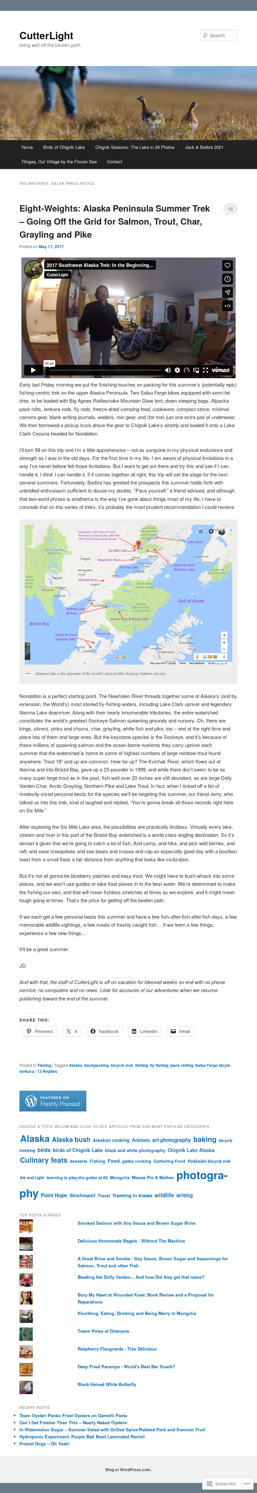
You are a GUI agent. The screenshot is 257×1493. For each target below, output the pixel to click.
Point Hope (54, 1195)
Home (27, 147)
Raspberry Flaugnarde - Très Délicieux (117, 1348)
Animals (141, 1140)
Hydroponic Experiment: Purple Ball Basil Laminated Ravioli (82, 1436)
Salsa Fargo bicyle (212, 1065)
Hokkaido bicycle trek (209, 1161)
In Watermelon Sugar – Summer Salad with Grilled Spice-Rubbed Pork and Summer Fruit (112, 1429)
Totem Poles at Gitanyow (103, 1331)
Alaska (75, 1065)
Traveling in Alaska (132, 1195)
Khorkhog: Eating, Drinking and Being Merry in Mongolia (137, 1313)
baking (205, 1139)
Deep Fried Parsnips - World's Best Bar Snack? (126, 1366)
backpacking (96, 1065)
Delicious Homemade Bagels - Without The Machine (131, 1241)
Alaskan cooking (111, 1140)
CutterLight (46, 35)
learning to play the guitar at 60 (77, 1177)
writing (184, 1195)
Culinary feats (44, 1160)
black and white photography (135, 1150)
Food (114, 1160)
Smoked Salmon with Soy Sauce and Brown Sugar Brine (136, 1223)
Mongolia (120, 1177)
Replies (47, 1071)
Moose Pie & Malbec (153, 1177)
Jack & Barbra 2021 (204, 147)
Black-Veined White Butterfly (107, 1384)
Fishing (44, 1065)
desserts (78, 1161)
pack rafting (181, 1065)
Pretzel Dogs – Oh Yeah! (44, 1443)
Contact (114, 161)
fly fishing (159, 1065)
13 (230, 209)
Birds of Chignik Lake (64, 147)
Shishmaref (82, 1195)
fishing (141, 1065)
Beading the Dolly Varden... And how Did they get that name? (141, 1277)
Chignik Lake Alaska (191, 1150)
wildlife (164, 1195)
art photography (171, 1140)
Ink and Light (32, 1177)
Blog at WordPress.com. (128, 1470)
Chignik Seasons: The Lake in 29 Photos (135, 147)
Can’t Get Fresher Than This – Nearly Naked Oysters (73, 1422)
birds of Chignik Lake (78, 1150)
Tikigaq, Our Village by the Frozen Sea (59, 161)
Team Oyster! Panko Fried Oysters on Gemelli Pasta (73, 1415)
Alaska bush (71, 1139)
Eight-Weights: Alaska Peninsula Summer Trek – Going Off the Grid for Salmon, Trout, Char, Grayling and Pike (114, 221)
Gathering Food (169, 1161)
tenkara (26, 1071)
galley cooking (136, 1161)
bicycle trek (122, 1065)
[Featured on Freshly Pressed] (52, 1110)
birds (44, 1150)
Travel (104, 1196)
